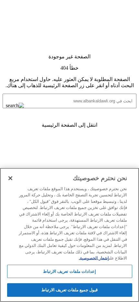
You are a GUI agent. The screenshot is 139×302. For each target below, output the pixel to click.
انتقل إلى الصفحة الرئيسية (69, 125)
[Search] (20, 106)
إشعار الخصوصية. (94, 258)
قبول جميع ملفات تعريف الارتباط (69, 289)
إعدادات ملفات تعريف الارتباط (69, 271)
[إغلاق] (10, 178)
